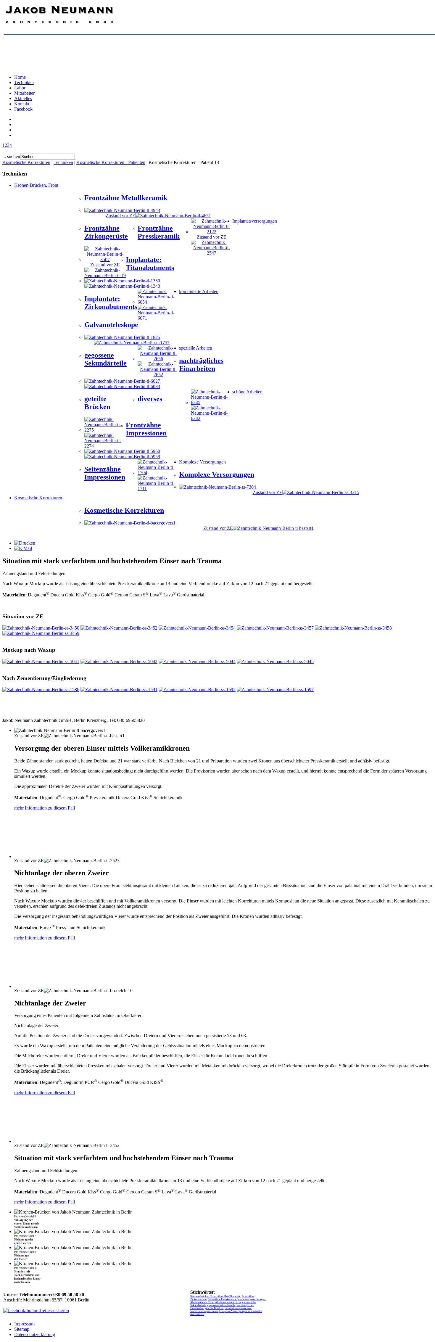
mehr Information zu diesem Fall (44, 807)
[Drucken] (24, 543)
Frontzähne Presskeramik (222, 1299)
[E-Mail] (23, 548)
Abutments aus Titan (202, 1302)
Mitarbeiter (24, 93)
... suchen (11, 156)
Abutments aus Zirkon (228, 1302)
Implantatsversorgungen (251, 1299)
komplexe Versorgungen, (233, 1311)
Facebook (23, 109)
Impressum (24, 1323)
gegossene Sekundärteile (221, 1305)
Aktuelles (23, 98)
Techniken (24, 82)
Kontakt (21, 103)
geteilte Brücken (214, 1308)
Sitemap (21, 1329)
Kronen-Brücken (199, 1296)
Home (20, 77)
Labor (19, 87)
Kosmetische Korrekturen (26, 162)
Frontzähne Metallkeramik (225, 1296)
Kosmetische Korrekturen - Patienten (110, 162)
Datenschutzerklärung (34, 1334)
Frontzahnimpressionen (238, 1308)
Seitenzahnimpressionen (204, 1311)
